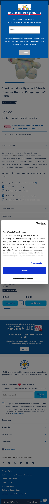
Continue (24, 52)
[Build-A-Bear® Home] (24, 7)
